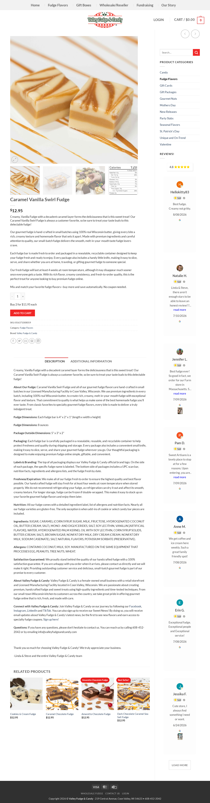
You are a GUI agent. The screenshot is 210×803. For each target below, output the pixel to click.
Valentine (165, 144)
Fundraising (145, 5)
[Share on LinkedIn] (38, 341)
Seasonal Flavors (170, 124)
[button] (159, 19)
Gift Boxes (83, 5)
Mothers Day (168, 105)
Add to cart (23, 313)
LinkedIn (32, 610)
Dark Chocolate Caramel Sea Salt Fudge (132, 715)
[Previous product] (195, 34)
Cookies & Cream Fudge (23, 713)
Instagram (20, 610)
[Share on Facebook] (13, 341)
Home (35, 5)
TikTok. (47, 610)
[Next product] (185, 34)
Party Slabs (166, 118)
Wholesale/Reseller (114, 5)
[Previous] (17, 100)
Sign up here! (51, 619)
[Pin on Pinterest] (32, 341)
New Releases (168, 111)
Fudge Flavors (58, 5)
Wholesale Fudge (92, 793)
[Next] (131, 100)
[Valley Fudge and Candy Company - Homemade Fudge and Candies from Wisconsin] (105, 20)
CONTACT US (112, 793)
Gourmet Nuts (168, 98)
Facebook (135, 606)
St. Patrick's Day (169, 131)
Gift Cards (166, 85)
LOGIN (125, 793)
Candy (164, 72)
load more (180, 765)
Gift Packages (168, 92)
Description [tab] (55, 361)
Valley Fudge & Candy (27, 333)
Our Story (168, 5)
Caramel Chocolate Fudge (60, 713)
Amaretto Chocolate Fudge (96, 713)
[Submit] (196, 52)
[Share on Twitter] (19, 341)
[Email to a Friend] (26, 341)
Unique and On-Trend (173, 138)
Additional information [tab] (91, 361)
